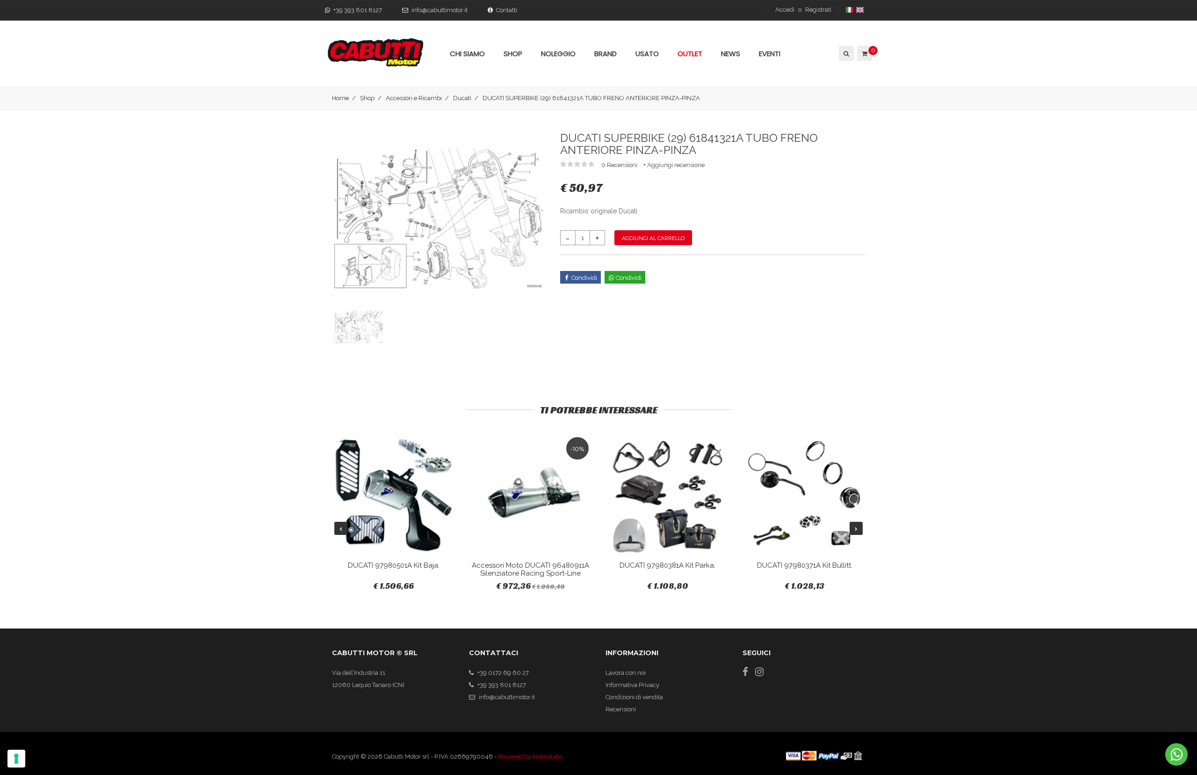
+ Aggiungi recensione (674, 164)
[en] (860, 10)
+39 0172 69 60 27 (503, 672)
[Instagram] (759, 672)
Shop (367, 98)
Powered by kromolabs (530, 756)
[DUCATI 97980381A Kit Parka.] (667, 495)
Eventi (769, 53)
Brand (605, 53)
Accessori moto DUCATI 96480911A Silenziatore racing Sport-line (530, 569)
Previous (340, 528)
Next (856, 528)
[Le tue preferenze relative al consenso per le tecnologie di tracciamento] (16, 759)
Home (340, 98)
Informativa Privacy (632, 684)
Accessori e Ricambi (414, 98)
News (730, 53)
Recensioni (621, 709)
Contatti (506, 10)
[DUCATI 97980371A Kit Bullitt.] (804, 495)
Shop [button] (513, 53)
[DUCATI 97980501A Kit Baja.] (393, 495)
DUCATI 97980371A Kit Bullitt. (804, 565)
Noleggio (558, 53)
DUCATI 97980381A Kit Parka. (667, 565)
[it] (850, 10)
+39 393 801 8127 (357, 10)
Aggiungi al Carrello (653, 238)
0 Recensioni (620, 164)
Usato (647, 53)
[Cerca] (845, 53)
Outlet (690, 53)
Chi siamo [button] (467, 53)
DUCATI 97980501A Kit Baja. (394, 565)
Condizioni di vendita (634, 697)
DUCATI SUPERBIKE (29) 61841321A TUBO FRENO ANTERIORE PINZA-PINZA (591, 98)
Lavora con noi (626, 672)
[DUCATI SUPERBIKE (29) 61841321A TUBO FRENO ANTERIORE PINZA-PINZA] (439, 217)
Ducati (462, 98)
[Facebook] (745, 672)
